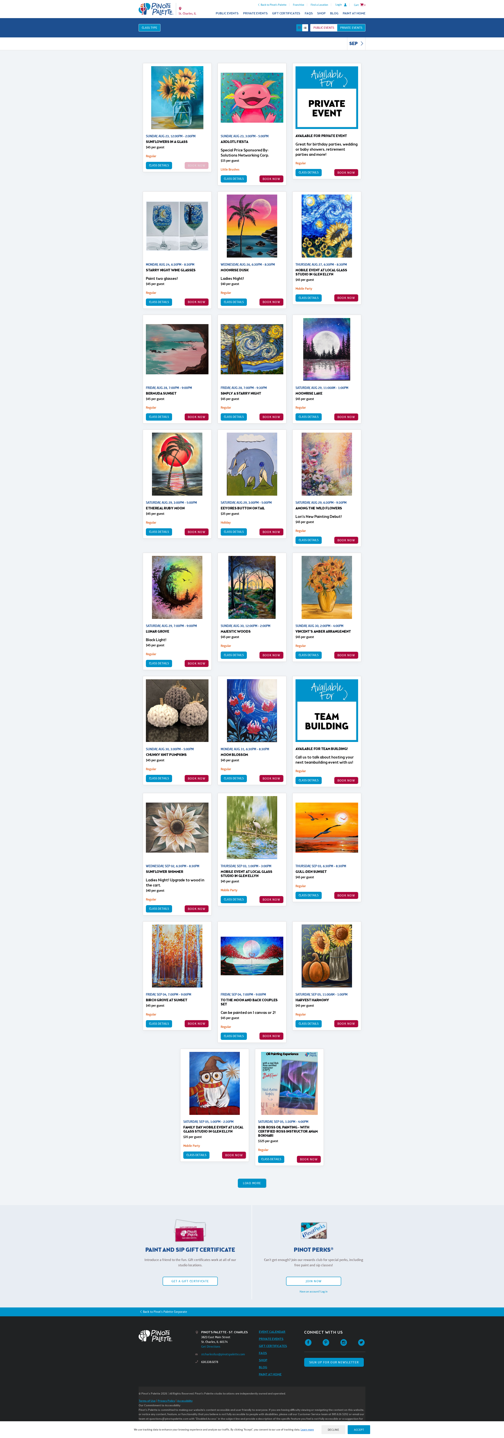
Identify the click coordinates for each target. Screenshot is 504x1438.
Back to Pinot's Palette (273, 4)
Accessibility (185, 1401)
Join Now (313, 1281)
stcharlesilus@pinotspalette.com (223, 1354)
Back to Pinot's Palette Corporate (165, 1312)
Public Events (227, 13)
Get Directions (210, 1346)
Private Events (255, 13)
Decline (333, 1429)
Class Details (159, 165)
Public (323, 28)
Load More (252, 1183)
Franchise (298, 4)
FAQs (309, 13)
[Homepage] (167, 1336)
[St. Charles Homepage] (156, 9)
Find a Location (319, 4)
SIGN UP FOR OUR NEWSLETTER (334, 1362)
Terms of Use (147, 1401)
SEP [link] (354, 44)
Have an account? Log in (314, 1291)
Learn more (307, 1429)
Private (351, 28)
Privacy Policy (166, 1401)
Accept (359, 1429)
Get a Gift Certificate (190, 1281)
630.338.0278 (209, 1362)
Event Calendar (272, 1332)
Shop (321, 13)
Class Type (149, 28)
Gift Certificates (286, 13)
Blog (334, 13)
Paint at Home (354, 13)
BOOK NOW (271, 179)
